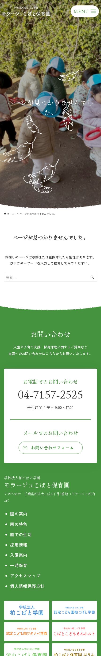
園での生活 (21, 534)
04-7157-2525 (50, 398)
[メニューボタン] (85, 11)
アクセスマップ (25, 576)
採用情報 (18, 545)
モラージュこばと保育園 (37, 482)
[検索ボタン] (92, 277)
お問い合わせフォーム (52, 448)
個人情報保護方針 (27, 586)
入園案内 (18, 555)
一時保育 (18, 565)
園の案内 (18, 514)
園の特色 (18, 524)
